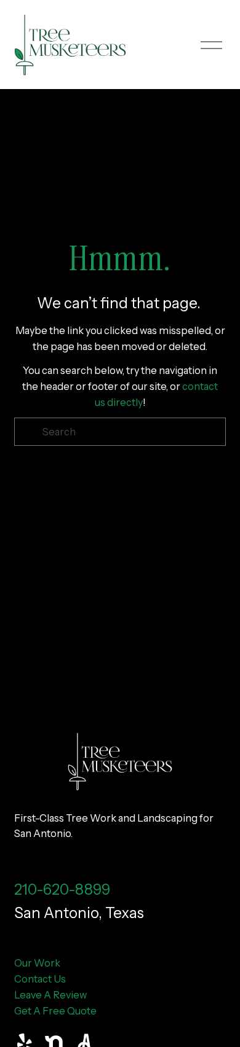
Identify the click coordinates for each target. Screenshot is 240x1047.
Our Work (37, 963)
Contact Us (40, 979)
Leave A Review (50, 995)
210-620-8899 (62, 889)
